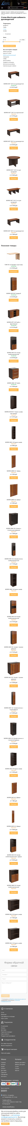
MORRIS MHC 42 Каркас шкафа (13, 442)
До (20, 39)
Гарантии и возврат (6, 1032)
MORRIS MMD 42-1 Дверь (14, 471)
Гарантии (3, 1072)
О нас (2, 1012)
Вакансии (3, 1014)
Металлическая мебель (9, 64)
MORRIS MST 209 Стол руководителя (14, 141)
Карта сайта (4, 1018)
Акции (3, 1066)
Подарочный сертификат (8, 1036)
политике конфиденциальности (10, 1116)
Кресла (17, 1070)
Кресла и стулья (7, 53)
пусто (23, 3)
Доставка (3, 1030)
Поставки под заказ (6, 1043)
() (26, 8)
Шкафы (5, 31)
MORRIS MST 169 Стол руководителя (14, 84)
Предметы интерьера (8, 62)
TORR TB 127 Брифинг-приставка (14, 264)
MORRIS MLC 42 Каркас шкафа (13, 943)
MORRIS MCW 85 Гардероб (13, 293)
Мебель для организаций (9, 55)
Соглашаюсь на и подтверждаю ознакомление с (13, 1000)
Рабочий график (5, 1053)
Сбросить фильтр (9, 46)
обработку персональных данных (17, 999)
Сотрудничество (10, 1040)
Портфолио (4, 1074)
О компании (8, 1009)
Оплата (3, 1028)
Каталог (3, 1064)
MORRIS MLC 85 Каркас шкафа (13, 914)
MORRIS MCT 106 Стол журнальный (13, 112)
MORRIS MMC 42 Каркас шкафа (13, 589)
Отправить (5, 995)
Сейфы (5, 58)
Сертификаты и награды (8, 1016)
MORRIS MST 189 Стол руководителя (14, 231)
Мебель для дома (7, 51)
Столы (4, 29)
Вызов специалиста (6, 1045)
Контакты (3, 1076)
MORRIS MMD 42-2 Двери (14, 500)
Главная (3, 1062)
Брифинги (5, 25)
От (3, 39)
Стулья (17, 1068)
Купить (14, 90)
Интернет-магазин (10, 1049)
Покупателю (8, 1022)
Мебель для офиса (20, 1062)
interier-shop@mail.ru (8, 1107)
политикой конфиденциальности (10, 1001)
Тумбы (4, 27)
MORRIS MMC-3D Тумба (13, 383)
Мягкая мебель (7, 60)
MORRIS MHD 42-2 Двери (13, 826)
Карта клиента (5, 1034)
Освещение (6, 57)
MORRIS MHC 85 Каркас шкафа (13, 769)
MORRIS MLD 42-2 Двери (13, 797)
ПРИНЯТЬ (5, 1123)
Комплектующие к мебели (9, 66)
